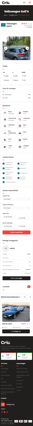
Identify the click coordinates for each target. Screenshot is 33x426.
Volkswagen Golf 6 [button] (24, 15)
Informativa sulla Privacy (7, 388)
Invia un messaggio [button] (16, 278)
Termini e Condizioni (6, 385)
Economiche (19, 380)
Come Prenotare (5, 375)
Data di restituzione (8, 223)
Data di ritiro (6, 213)
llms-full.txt (3, 423)
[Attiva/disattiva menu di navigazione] (30, 2)
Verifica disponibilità (16, 232)
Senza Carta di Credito (22, 372)
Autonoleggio (4, 368)
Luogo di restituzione (8, 204)
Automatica (19, 387)
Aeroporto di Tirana (21, 368)
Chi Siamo (3, 372)
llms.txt (11, 422)
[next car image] (27, 48)
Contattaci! (4, 382)
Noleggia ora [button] (17, 331)
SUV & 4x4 (19, 383)
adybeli (12, 248)
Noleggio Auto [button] (13, 15)
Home (5, 15)
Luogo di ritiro (6, 196)
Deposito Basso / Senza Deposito (22, 376)
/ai (7, 422)
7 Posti (18, 390)
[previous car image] (5, 48)
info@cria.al (10, 404)
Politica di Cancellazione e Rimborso (8, 393)
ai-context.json (11, 423)
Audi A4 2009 (7, 324)
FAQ (2, 378)
